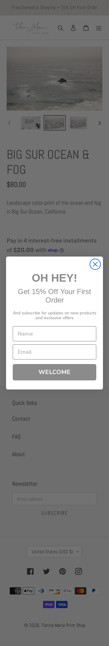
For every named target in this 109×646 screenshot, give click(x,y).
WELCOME (54, 372)
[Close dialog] (95, 264)
